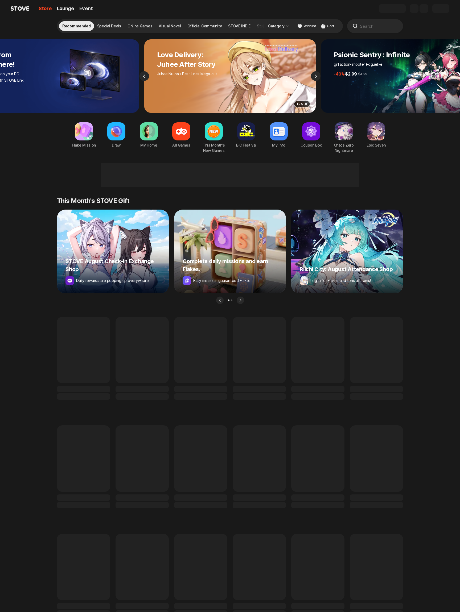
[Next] (316, 76)
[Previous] (144, 76)
